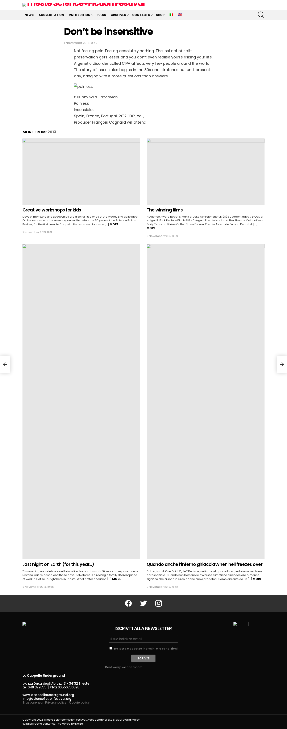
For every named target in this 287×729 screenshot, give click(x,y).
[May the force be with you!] (5, 364)
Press (101, 15)
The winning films (165, 210)
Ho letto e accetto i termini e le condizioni (146, 649)
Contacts (141, 15)
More (114, 224)
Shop (160, 15)
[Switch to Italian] (171, 15)
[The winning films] (206, 172)
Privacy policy (56, 702)
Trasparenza (32, 702)
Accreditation (51, 15)
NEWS (29, 15)
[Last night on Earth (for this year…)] (81, 401)
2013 (51, 132)
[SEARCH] (261, 15)
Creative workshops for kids (51, 210)
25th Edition (79, 15)
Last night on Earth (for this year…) (58, 564)
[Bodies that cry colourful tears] (282, 364)
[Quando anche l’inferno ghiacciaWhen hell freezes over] (206, 401)
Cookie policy (79, 702)
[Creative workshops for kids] (81, 172)
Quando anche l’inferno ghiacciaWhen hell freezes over (204, 564)
